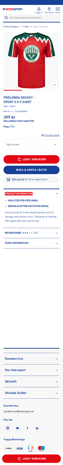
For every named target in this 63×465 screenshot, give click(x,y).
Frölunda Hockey (18, 97)
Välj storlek (18, 179)
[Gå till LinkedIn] (38, 428)
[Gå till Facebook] (28, 428)
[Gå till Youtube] (18, 428)
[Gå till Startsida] (13, 9)
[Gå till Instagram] (8, 428)
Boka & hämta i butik (31, 170)
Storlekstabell (51, 135)
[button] (31, 60)
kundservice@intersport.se (19, 411)
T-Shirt (26, 26)
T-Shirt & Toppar (10, 26)
